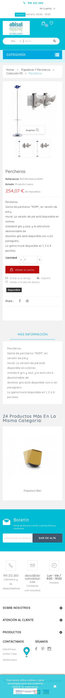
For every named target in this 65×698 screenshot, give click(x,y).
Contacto (20, 14)
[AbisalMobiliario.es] (16, 28)
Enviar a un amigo (20, 278)
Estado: (9, 184)
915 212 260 (10, 575)
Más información (25, 691)
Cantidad (11, 257)
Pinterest (27, 301)
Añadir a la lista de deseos (25, 282)
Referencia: (12, 178)
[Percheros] (24, 148)
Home (10, 69)
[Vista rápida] (32, 460)
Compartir (20, 301)
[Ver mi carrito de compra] (43, 24)
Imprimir (46, 278)
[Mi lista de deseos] (51, 24)
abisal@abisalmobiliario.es (32, 579)
